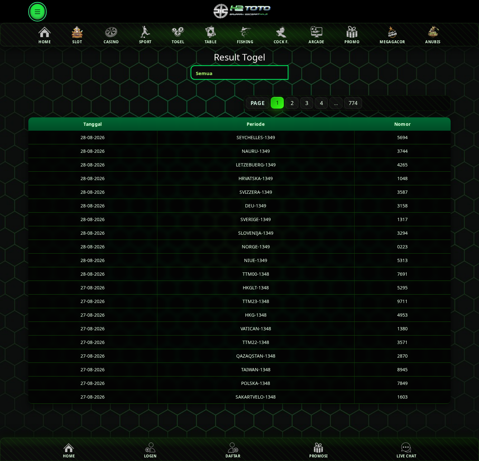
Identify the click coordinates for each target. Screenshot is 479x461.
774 (353, 103)
